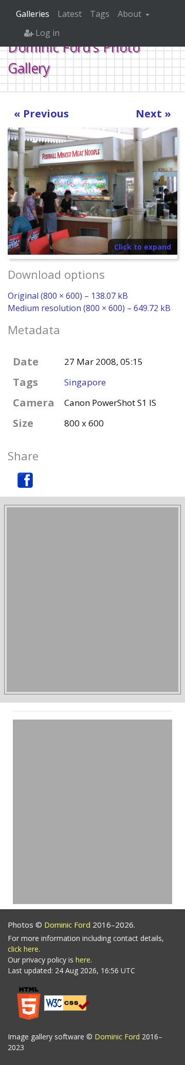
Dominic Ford (68, 924)
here (83, 960)
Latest (70, 13)
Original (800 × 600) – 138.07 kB (68, 295)
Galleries (32, 13)
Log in (46, 32)
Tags (99, 13)
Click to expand (142, 247)
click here (23, 949)
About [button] (130, 13)
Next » (153, 113)
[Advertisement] (92, 599)
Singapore (85, 382)
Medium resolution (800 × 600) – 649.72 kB (89, 308)
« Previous (41, 113)
